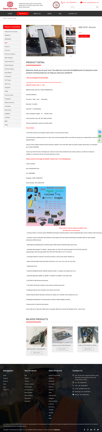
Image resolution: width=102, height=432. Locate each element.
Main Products (55, 370)
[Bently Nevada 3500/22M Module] (62, 335)
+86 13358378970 (85, 391)
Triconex (7, 50)
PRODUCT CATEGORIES (12, 27)
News (50, 14)
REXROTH (7, 35)
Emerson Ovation (10, 54)
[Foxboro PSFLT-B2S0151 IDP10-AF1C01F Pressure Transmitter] (88, 335)
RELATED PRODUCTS (37, 319)
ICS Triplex (8, 80)
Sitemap (40, 429)
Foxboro (7, 46)
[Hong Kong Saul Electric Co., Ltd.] (23, 5)
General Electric (9, 61)
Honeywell (8, 76)
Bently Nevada (9, 65)
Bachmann (8, 110)
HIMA (6, 91)
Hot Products (31, 370)
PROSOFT (7, 87)
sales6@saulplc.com (93, 2)
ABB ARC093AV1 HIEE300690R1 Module (38, 349)
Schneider (8, 106)
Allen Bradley (9, 58)
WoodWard (8, 73)
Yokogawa (8, 99)
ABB (15, 18)
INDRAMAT (8, 39)
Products (23, 14)
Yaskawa (7, 117)
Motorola (7, 84)
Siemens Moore (9, 69)
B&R (6, 121)
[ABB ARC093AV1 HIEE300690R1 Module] (37, 337)
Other (6, 125)
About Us (37, 14)
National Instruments (11, 31)
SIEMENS (7, 114)
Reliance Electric (10, 102)
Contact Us (72, 14)
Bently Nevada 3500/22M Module (62, 345)
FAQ (60, 14)
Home (10, 14)
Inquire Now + (84, 36)
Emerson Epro (9, 95)
